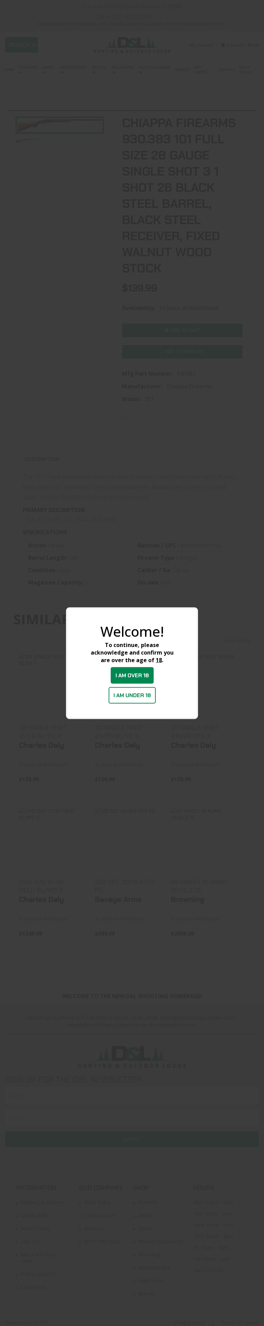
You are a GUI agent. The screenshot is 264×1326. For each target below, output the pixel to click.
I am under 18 (132, 695)
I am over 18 (132, 675)
